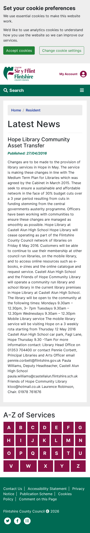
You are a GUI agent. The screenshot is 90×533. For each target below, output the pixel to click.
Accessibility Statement (47, 488)
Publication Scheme (36, 494)
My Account (68, 74)
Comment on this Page (38, 499)
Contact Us (12, 488)
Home (16, 110)
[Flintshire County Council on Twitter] (8, 520)
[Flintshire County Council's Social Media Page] (18, 520)
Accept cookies (19, 50)
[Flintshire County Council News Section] (27, 520)
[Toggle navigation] (82, 90)
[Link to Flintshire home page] (19, 73)
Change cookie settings (61, 50)
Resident (33, 110)
